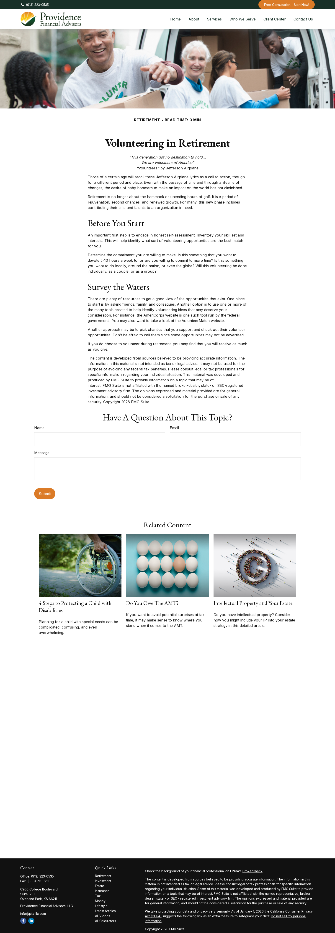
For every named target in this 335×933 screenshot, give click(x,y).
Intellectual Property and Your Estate (253, 602)
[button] (175, 19)
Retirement (103, 876)
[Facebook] (23, 921)
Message (41, 452)
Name (39, 427)
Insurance (102, 891)
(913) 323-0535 (37, 5)
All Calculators (105, 921)
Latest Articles (105, 911)
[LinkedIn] (31, 921)
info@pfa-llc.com (33, 913)
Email (174, 427)
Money (100, 901)
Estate (99, 886)
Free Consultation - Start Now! (286, 5)
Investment (103, 881)
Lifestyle (101, 906)
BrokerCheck (252, 871)
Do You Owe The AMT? (152, 602)
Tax (98, 896)
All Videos (102, 916)
